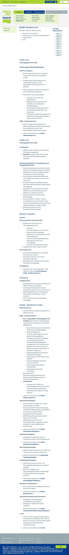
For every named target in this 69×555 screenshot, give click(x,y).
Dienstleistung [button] (39, 12)
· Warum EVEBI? (35, 16)
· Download (34, 21)
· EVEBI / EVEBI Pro (20, 16)
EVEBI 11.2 (59, 52)
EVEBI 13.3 (59, 40)
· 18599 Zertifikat (49, 17)
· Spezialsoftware (35, 17)
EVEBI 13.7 (59, 33)
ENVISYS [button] (63, 12)
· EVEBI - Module (19, 17)
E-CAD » (43, 528)
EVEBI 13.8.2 (7, 28)
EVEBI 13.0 (59, 45)
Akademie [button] (29, 12)
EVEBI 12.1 (59, 46)
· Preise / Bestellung (49, 16)
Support (38, 540)
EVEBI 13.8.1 (7, 30)
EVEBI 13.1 (59, 43)
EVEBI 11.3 (59, 50)
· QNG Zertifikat (48, 19)
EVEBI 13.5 (59, 37)
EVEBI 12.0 (59, 48)
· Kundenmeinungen (50, 21)
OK (61, 547)
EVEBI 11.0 (59, 55)
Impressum (39, 542)
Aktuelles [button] (49, 12)
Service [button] (56, 12)
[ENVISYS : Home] (7, 16)
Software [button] (18, 12)
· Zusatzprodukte (35, 19)
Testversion (14, 2)
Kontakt (5, 2)
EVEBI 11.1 (59, 54)
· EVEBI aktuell (19, 21)
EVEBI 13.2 (59, 41)
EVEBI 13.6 (59, 35)
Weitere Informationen (32, 553)
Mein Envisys (50, 2)
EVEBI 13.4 (59, 38)
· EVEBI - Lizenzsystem (20, 19)
